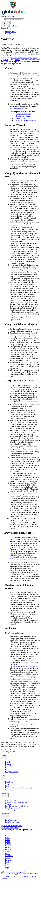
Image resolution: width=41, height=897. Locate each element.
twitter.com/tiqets (22, 118)
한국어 (7, 852)
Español (8, 848)
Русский (8, 864)
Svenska (8, 866)
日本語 (7, 858)
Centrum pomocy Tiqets (18, 108)
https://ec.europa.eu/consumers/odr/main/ (24, 666)
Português (8, 860)
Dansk (7, 842)
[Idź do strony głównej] (13, 17)
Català (7, 838)
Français (8, 849)
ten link (17, 60)
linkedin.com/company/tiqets (26, 120)
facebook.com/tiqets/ (23, 116)
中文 (7, 868)
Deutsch (8, 844)
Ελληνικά (8, 846)
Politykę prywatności (17, 559)
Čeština (7, 840)
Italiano (7, 854)
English (7, 836)
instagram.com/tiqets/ (23, 114)
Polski (7, 862)
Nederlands (9, 856)
